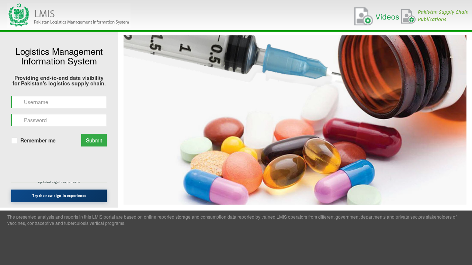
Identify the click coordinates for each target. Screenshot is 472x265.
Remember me (37, 140)
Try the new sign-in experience (59, 196)
